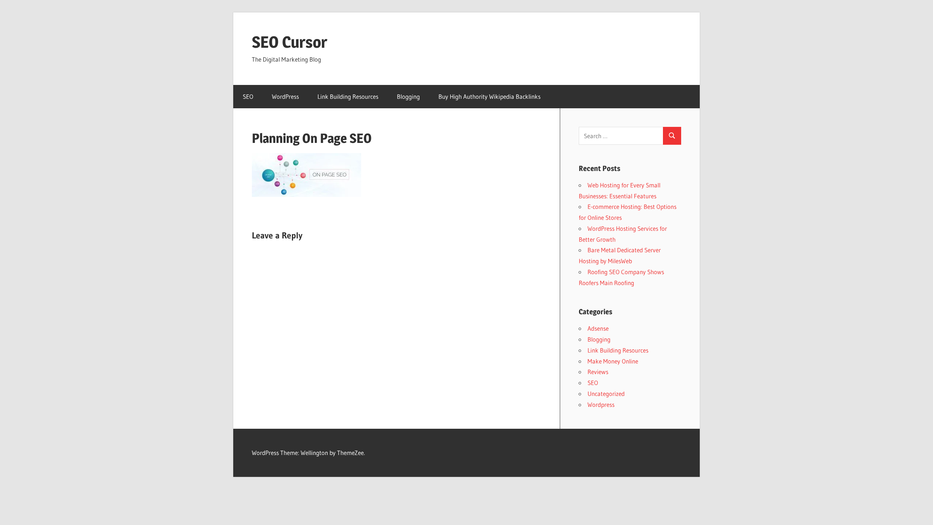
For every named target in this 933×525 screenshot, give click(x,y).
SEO (248, 96)
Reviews (597, 372)
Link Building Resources (347, 96)
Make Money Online (612, 361)
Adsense (598, 328)
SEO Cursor (289, 42)
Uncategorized (606, 393)
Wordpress (600, 404)
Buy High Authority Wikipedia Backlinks (489, 96)
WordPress (285, 96)
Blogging (408, 96)
